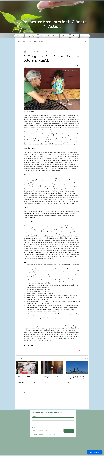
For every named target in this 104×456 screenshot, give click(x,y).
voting (29, 41)
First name (35, 416)
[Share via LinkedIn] (32, 345)
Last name (35, 422)
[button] (86, 41)
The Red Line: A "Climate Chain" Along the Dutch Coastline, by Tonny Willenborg (76, 377)
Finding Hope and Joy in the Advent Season (50, 377)
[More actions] (79, 52)
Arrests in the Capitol (24, 376)
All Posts (18, 41)
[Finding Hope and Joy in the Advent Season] (52, 367)
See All (86, 358)
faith (24, 41)
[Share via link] (35, 345)
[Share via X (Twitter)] (28, 345)
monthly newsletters (39, 41)
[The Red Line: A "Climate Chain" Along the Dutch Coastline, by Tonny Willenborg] (77, 367)
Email (33, 428)
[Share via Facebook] (24, 345)
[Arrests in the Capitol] (27, 367)
